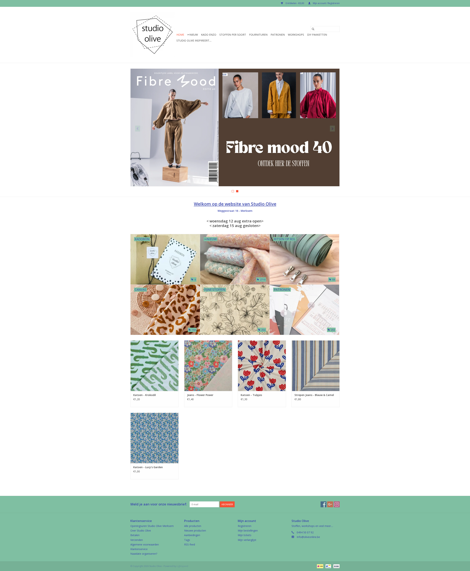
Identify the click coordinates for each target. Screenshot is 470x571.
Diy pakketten (317, 34)
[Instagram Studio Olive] (337, 504)
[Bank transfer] (336, 566)
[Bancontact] (328, 566)
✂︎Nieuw (192, 34)
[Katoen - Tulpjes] (262, 365)
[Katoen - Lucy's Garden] (154, 438)
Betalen (135, 535)
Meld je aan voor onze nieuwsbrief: (158, 504)
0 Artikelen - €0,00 (295, 3)
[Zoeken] (313, 29)
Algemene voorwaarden (144, 544)
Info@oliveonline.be (308, 537)
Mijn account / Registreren (326, 3)
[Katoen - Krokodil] (154, 365)
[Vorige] (137, 129)
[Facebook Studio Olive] (323, 504)
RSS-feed (189, 544)
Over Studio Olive (140, 530)
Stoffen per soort (232, 34)
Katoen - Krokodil (144, 395)
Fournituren (258, 34)
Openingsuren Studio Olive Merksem (152, 526)
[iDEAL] (320, 566)
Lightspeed (182, 566)
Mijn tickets (244, 535)
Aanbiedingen (192, 535)
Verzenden (136, 540)
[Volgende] (332, 129)
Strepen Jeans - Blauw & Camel (314, 395)
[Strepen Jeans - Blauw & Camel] (316, 365)
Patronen (278, 34)
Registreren (244, 526)
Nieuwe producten (195, 530)
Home (180, 34)
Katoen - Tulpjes (251, 395)
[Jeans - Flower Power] (208, 365)
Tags (187, 540)
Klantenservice (139, 549)
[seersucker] (235, 127)
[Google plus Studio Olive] (330, 504)
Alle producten (192, 526)
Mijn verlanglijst (247, 540)
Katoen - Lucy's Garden (148, 467)
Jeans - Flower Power (200, 395)
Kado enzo (208, 34)
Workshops (296, 34)
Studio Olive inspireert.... (194, 40)
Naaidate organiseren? (143, 553)
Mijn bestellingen (248, 530)
